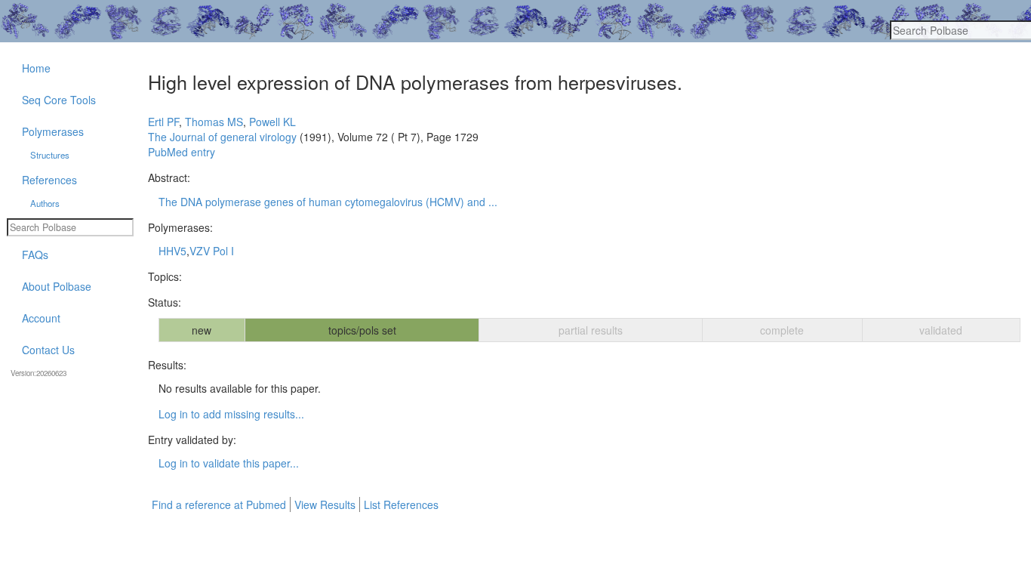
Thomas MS (214, 121)
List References (401, 504)
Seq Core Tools (59, 99)
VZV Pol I (211, 250)
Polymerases (53, 131)
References (49, 179)
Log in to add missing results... (231, 413)
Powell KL (272, 121)
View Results (324, 504)
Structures (49, 155)
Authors (45, 203)
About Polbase (56, 286)
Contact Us (48, 349)
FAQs (35, 254)
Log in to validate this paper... (228, 462)
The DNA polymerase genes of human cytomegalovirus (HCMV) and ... (327, 201)
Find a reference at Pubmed (219, 504)
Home (36, 68)
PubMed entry (181, 151)
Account (41, 317)
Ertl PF (163, 121)
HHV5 (172, 250)
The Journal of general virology (222, 136)
